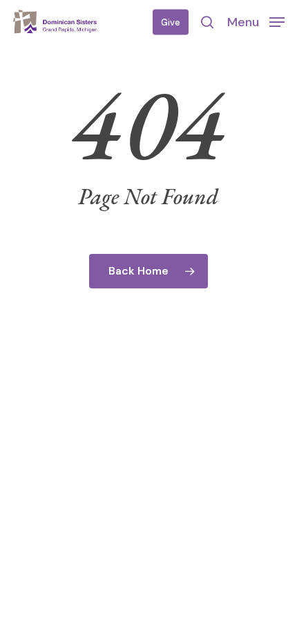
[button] (256, 21)
